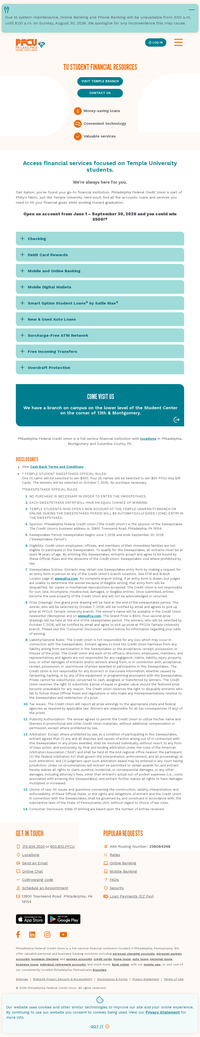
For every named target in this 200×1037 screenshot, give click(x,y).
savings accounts (79, 959)
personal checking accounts (134, 953)
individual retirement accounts (63, 964)
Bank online (120, 964)
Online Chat (32, 871)
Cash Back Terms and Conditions (56, 467)
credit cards (103, 959)
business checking (45, 959)
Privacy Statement (163, 1012)
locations (148, 438)
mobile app (152, 964)
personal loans (161, 959)
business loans (27, 964)
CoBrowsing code (37, 880)
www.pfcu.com (66, 578)
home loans (122, 959)
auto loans (140, 959)
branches (99, 970)
